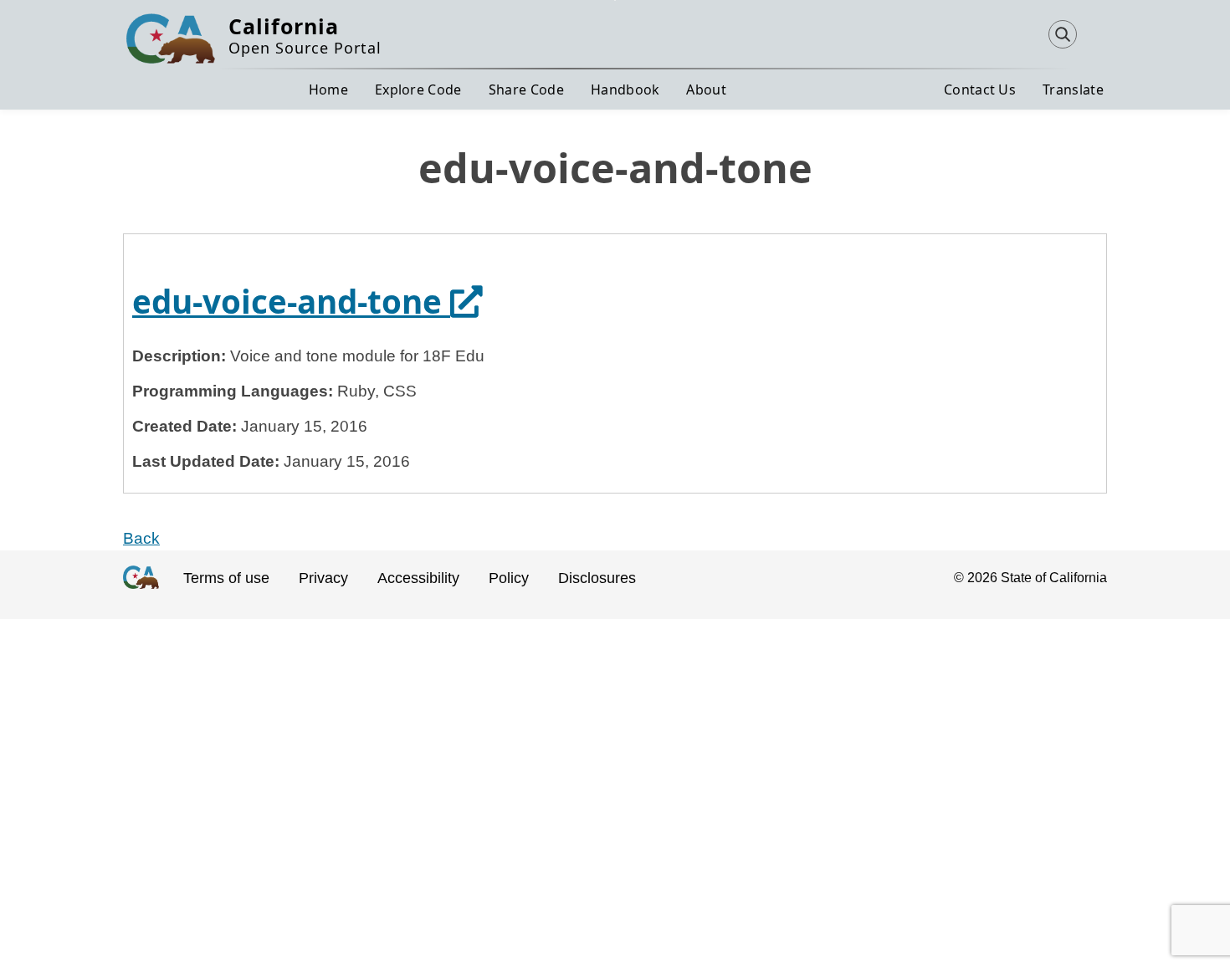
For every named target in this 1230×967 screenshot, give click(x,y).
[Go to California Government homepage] (141, 591)
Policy (509, 578)
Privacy (323, 578)
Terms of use (226, 578)
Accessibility (418, 578)
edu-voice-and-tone (307, 301)
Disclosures (597, 578)
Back (141, 538)
